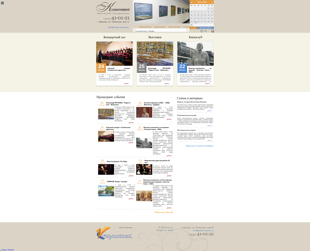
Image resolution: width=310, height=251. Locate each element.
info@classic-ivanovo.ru (118, 27)
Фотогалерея (174, 27)
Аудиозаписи (160, 27)
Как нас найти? (206, 28)
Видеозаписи (145, 27)
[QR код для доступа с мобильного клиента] (2, 4)
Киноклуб (195, 37)
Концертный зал (114, 37)
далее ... (210, 111)
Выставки (155, 37)
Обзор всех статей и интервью (199, 146)
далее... (126, 83)
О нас (193, 28)
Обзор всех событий (164, 212)
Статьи (186, 27)
